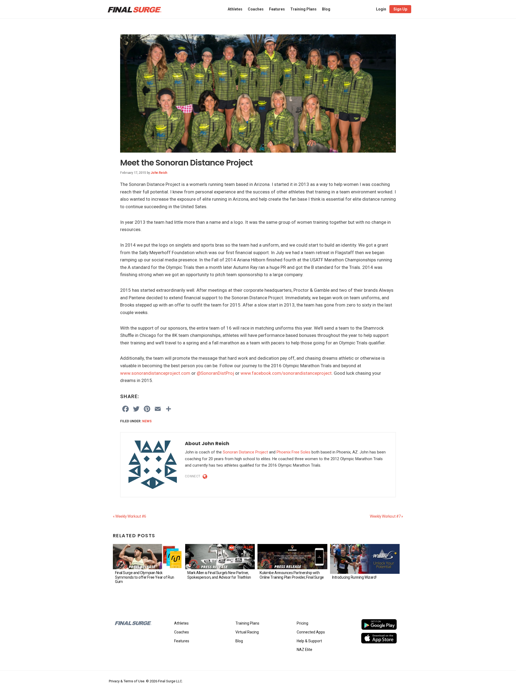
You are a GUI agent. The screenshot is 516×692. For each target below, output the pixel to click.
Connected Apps (311, 632)
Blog (239, 641)
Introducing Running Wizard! (354, 577)
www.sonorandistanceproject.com (155, 373)
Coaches (181, 632)
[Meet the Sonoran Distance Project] (258, 38)
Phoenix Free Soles (293, 452)
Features (181, 641)
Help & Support (309, 641)
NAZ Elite (304, 649)
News (147, 421)
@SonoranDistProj (215, 373)
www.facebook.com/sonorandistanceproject (286, 373)
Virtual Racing (247, 632)
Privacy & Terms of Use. (127, 681)
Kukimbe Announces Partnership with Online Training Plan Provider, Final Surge (292, 575)
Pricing (302, 623)
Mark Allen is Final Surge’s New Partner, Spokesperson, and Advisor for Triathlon (219, 575)
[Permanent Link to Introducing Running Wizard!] (365, 559)
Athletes (181, 623)
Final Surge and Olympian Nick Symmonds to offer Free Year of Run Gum (144, 577)
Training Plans (247, 623)
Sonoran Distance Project (245, 452)
